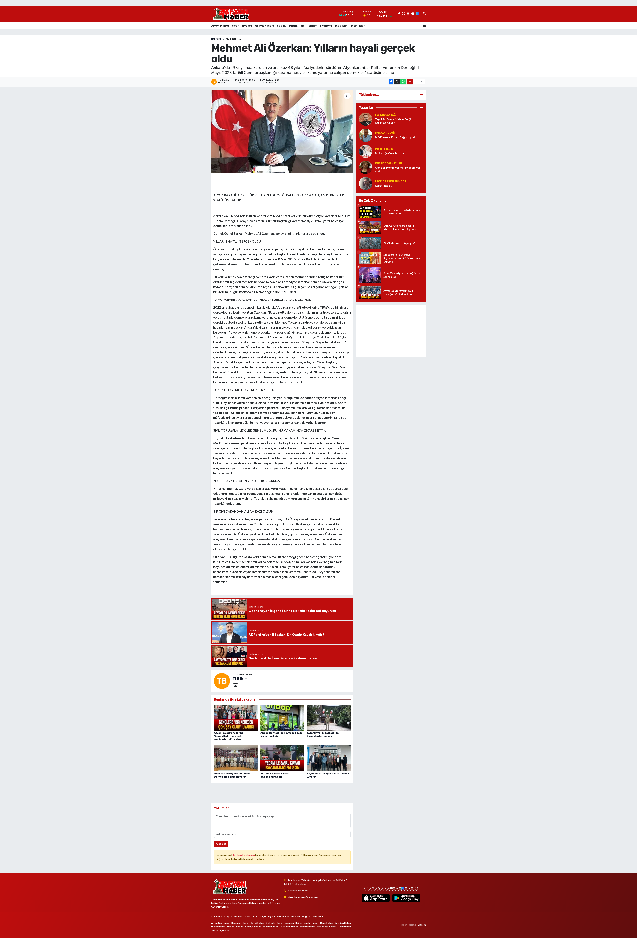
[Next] (403, 888)
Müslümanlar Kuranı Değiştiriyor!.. (395, 137)
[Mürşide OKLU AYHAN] (365, 167)
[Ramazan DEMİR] (365, 135)
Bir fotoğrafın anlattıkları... (391, 153)
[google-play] (406, 898)
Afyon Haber (220, 25)
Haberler (216, 39)
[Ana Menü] (424, 25)
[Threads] (397, 888)
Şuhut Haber (344, 926)
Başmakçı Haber (240, 923)
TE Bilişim (421, 925)
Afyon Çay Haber (220, 923)
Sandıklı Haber (307, 926)
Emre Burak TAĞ (385, 115)
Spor (235, 25)
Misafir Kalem (384, 149)
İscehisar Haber (271, 926)
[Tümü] (421, 94)
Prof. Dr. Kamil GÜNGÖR (390, 181)
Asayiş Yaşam (264, 25)
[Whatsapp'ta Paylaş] (403, 81)
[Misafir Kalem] (365, 151)
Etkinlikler (357, 25)
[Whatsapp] (409, 888)
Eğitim (293, 25)
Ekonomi (326, 25)
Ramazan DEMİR (385, 133)
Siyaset (247, 25)
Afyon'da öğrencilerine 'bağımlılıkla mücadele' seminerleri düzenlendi (228, 736)
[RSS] (415, 888)
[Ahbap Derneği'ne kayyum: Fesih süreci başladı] (282, 717)
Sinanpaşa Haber (326, 926)
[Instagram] (385, 888)
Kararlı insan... (383, 185)
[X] (373, 888)
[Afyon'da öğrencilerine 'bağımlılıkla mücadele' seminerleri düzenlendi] (236, 717)
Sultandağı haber (220, 930)
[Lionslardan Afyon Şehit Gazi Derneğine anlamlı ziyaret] (236, 758)
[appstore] (375, 898)
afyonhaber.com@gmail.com (303, 897)
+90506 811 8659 (298, 890)
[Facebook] (367, 888)
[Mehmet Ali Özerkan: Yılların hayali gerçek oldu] (282, 131)
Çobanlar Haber (293, 923)
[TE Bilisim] (222, 680)
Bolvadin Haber (274, 923)
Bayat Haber (257, 923)
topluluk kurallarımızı (244, 855)
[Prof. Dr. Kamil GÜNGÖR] (365, 183)
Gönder (221, 843)
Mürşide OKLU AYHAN (388, 163)
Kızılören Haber (289, 926)
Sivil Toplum (308, 25)
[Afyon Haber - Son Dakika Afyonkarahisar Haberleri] (231, 13)
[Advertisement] (391, 331)
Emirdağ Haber (343, 923)
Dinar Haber (326, 923)
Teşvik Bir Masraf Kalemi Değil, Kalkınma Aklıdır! (393, 121)
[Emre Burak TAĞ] (365, 119)
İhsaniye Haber (253, 926)
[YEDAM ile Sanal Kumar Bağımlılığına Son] (282, 758)
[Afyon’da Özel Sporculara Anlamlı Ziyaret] (329, 758)
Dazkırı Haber (311, 923)
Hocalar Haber (235, 926)
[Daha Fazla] (410, 81)
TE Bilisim (240, 678)
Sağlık (281, 25)
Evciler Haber (218, 926)
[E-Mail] (235, 686)
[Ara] (424, 14)
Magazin (341, 25)
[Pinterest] (379, 888)
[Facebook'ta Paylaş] (391, 81)
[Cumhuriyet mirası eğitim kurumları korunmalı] (329, 717)
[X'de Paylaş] (397, 81)
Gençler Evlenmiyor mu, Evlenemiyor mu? (397, 169)
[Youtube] (391, 888)
